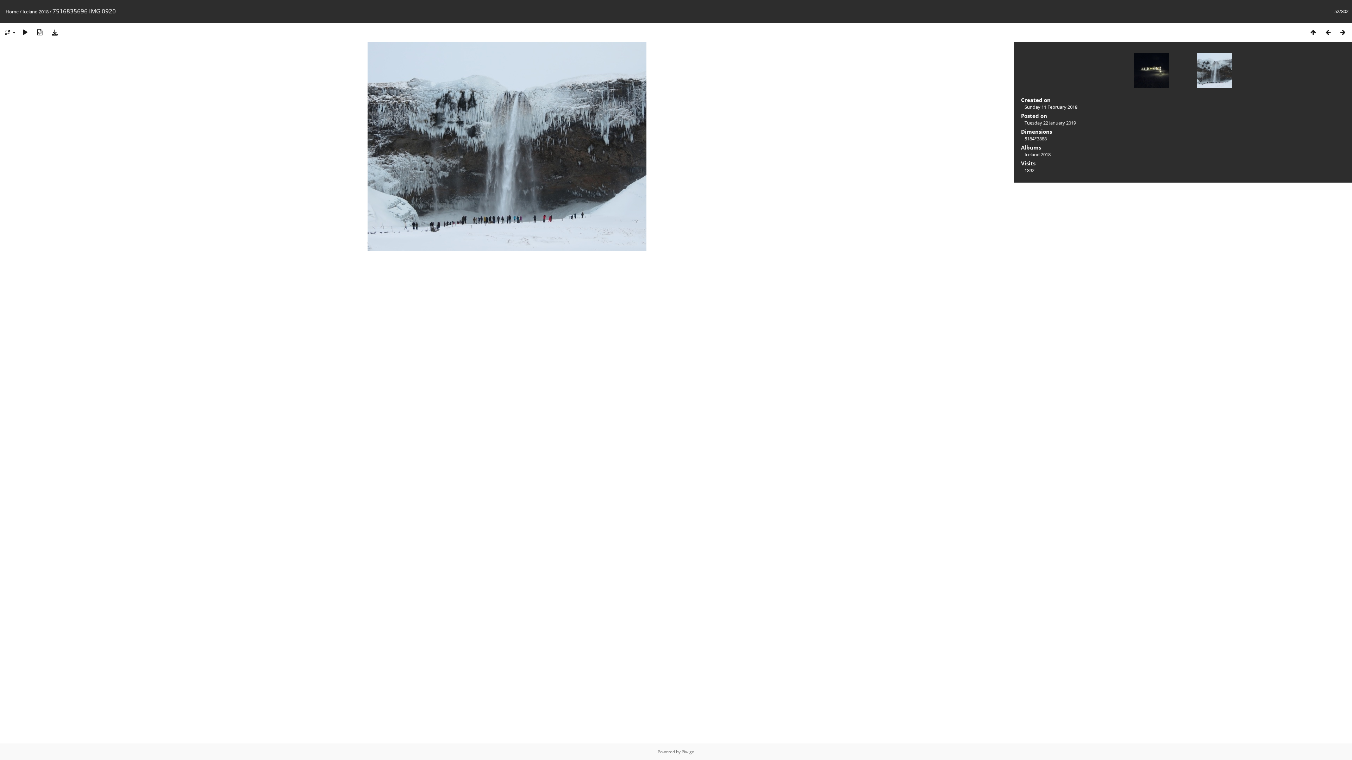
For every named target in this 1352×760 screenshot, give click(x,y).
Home (12, 11)
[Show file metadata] (39, 32)
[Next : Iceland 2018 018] (1342, 32)
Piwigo (688, 752)
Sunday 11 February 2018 (1051, 107)
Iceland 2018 (36, 11)
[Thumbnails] (1313, 32)
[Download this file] (54, 32)
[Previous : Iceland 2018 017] (1328, 32)
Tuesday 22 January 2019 (1050, 123)
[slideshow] (25, 32)
